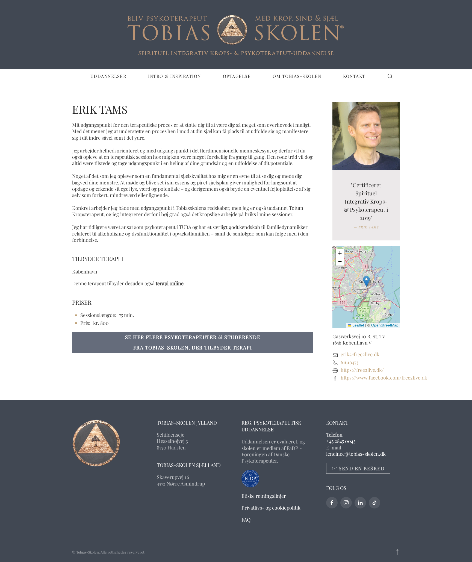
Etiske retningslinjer (263, 496)
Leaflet (357, 325)
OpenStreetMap (385, 325)
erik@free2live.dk (360, 354)
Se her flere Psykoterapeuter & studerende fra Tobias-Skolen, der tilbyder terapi (193, 342)
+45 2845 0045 (340, 441)
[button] (390, 76)
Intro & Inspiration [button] (174, 76)
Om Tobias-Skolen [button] (297, 76)
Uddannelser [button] (108, 76)
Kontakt (354, 76)
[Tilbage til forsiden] (236, 34)
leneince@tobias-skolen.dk (356, 454)
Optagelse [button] (237, 76)
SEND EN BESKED (362, 468)
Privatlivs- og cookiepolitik (270, 507)
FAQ (245, 519)
